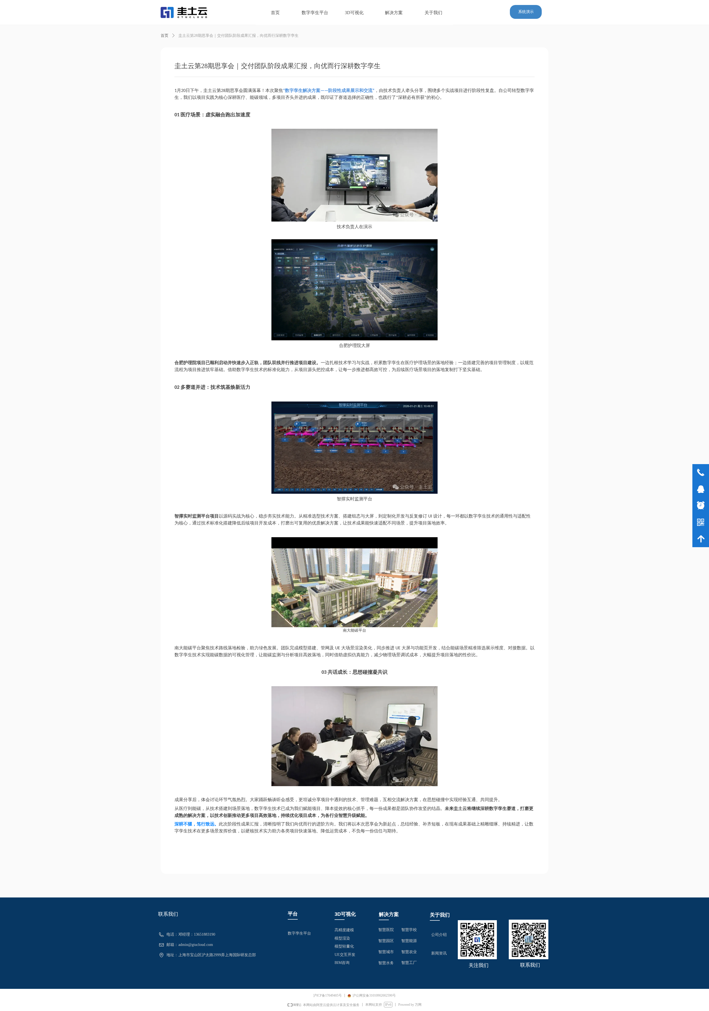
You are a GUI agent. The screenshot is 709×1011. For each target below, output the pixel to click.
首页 (164, 36)
